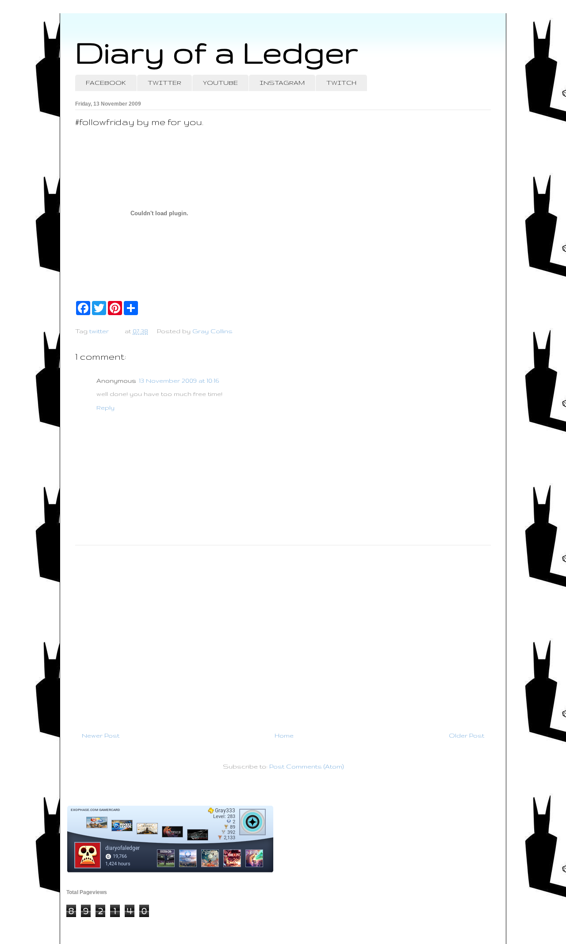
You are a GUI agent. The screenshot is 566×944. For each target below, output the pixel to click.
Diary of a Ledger (216, 52)
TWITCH (341, 82)
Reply (105, 407)
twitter (99, 331)
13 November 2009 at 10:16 (179, 380)
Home (284, 735)
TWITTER (164, 82)
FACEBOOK (106, 82)
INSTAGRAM (282, 82)
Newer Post (100, 735)
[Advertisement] (283, 635)
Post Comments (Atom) (306, 766)
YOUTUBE (220, 82)
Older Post (466, 735)
